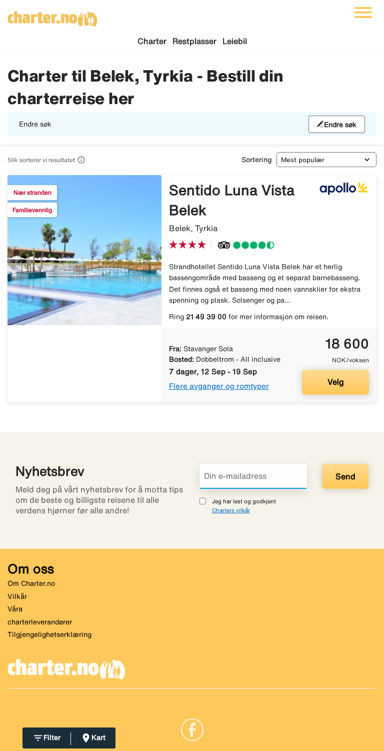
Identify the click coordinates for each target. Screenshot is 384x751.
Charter (152, 41)
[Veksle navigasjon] (363, 13)
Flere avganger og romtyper (219, 386)
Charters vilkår (231, 510)
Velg (336, 382)
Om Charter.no (31, 583)
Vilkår (17, 596)
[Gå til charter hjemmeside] (53, 16)
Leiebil (234, 41)
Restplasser (194, 41)
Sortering (257, 159)
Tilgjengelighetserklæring (50, 634)
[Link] (192, 729)
